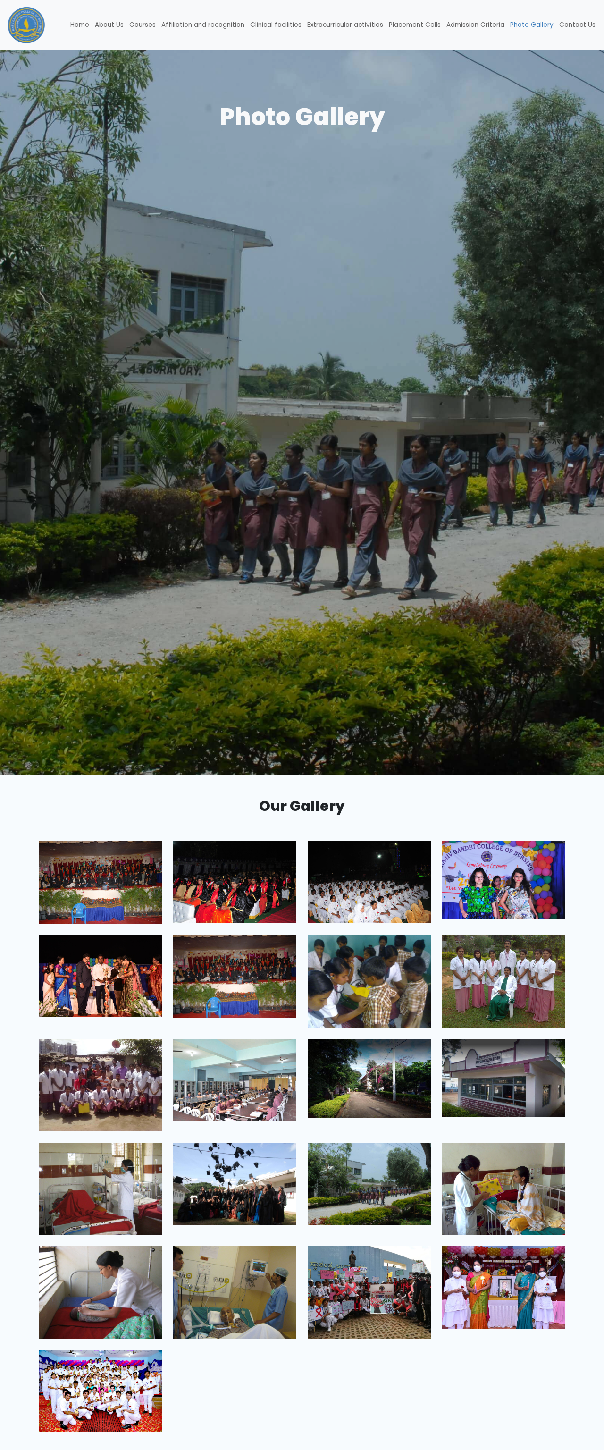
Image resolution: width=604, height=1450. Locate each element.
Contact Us (577, 24)
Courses (142, 24)
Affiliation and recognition (202, 24)
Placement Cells (415, 24)
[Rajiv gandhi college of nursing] (234, 975)
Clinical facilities (276, 24)
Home (79, 24)
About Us (109, 24)
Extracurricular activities (345, 24)
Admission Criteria (475, 24)
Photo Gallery (532, 24)
